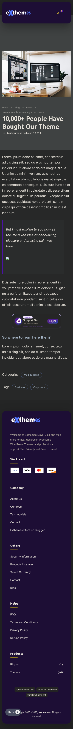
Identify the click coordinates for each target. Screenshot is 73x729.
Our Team (16, 506)
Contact (15, 522)
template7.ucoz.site (47, 689)
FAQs (13, 614)
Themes (15, 672)
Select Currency (20, 572)
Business (20, 387)
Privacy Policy (19, 630)
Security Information (23, 556)
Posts (29, 107)
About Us (16, 498)
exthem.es (44, 712)
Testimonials (18, 514)
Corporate (39, 387)
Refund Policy (19, 638)
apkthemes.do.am (24, 689)
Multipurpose (14, 133)
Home (5, 107)
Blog (17, 107)
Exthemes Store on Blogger (27, 530)
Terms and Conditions (24, 622)
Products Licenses (21, 564)
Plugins (14, 664)
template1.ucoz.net (36, 695)
